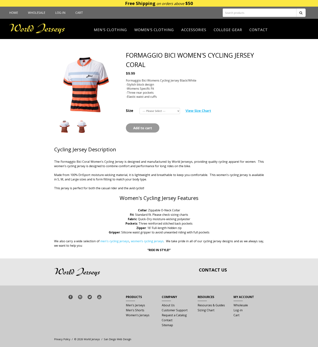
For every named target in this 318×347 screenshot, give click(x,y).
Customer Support (175, 310)
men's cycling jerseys (114, 241)
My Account (244, 297)
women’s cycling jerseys (147, 241)
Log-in (60, 13)
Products (134, 297)
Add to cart (142, 128)
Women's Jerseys (137, 315)
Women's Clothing (154, 29)
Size (129, 110)
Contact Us (213, 270)
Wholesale (36, 13)
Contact (258, 29)
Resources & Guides (211, 305)
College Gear (228, 29)
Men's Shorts (135, 310)
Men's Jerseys (135, 305)
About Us (168, 305)
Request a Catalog (174, 315)
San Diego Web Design (117, 339)
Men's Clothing (110, 29)
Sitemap (167, 325)
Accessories (193, 29)
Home (13, 13)
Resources (206, 297)
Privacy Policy (62, 339)
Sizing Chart (206, 310)
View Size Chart (198, 110)
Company (169, 297)
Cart (79, 13)
